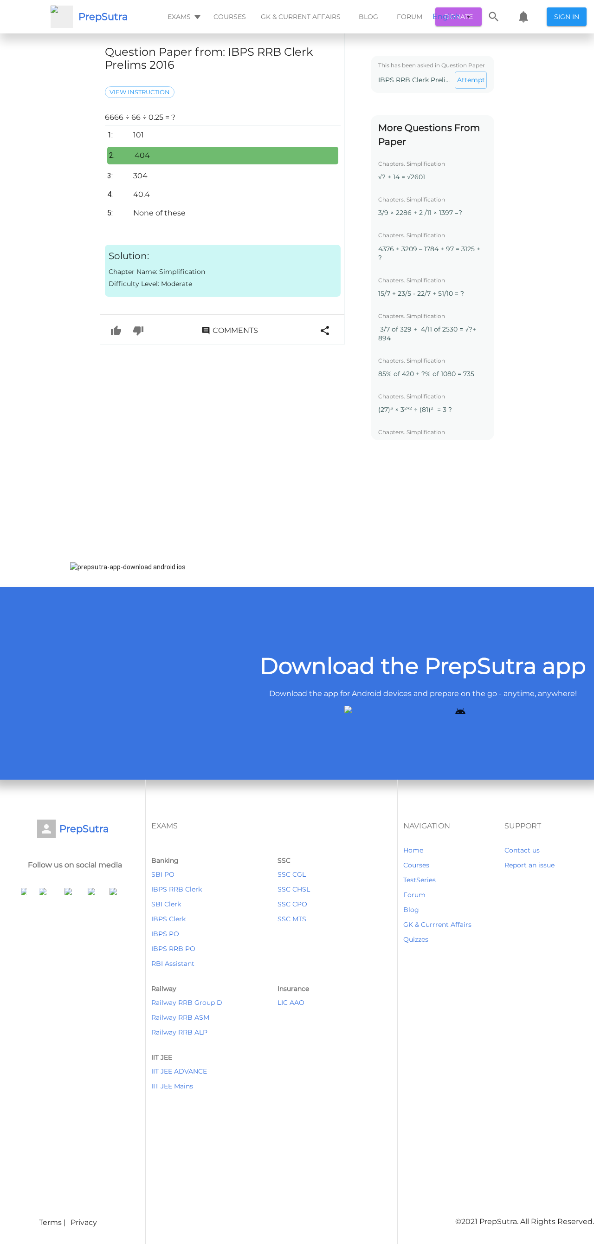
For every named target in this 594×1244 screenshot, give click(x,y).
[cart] (523, 16)
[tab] (183, 16)
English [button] (446, 16)
